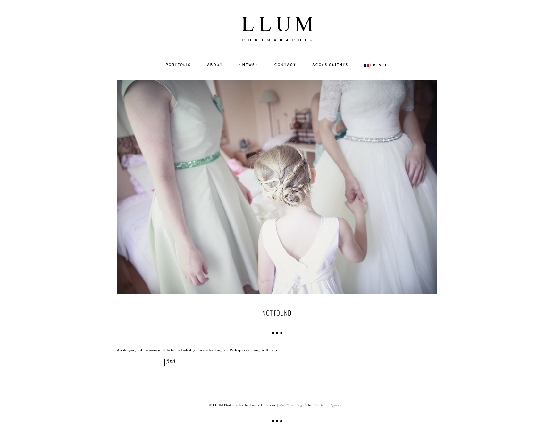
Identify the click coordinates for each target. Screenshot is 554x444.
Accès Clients (330, 65)
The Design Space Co (329, 405)
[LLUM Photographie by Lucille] (277, 58)
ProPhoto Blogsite (293, 405)
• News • (248, 65)
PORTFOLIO (178, 65)
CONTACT (285, 65)
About (215, 65)
